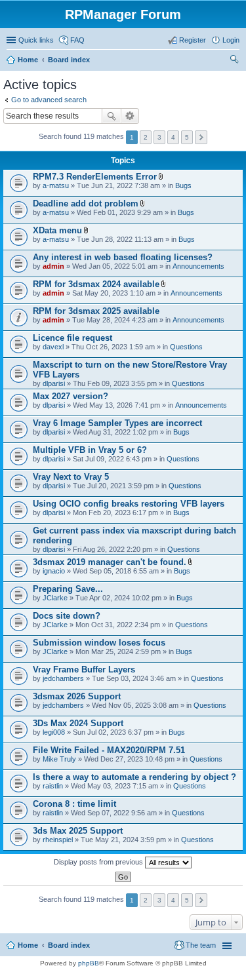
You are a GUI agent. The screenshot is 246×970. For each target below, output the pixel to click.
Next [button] (201, 137)
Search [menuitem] (234, 61)
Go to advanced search (49, 100)
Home (28, 60)
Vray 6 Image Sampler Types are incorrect (117, 423)
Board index (69, 60)
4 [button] (173, 137)
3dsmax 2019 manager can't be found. (109, 562)
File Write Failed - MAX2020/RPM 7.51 (109, 750)
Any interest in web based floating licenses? (123, 257)
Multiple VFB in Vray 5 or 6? (90, 450)
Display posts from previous (99, 862)
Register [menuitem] (192, 40)
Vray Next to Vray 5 (71, 477)
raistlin (53, 786)
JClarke (55, 598)
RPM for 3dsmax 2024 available (96, 284)
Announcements (198, 266)
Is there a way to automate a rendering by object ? (134, 777)
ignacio (54, 571)
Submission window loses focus (99, 643)
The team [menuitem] (201, 945)
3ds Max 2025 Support (78, 831)
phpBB (88, 963)
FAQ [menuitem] (77, 40)
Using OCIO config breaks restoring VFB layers (128, 504)
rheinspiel (58, 840)
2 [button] (146, 137)
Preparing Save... (68, 589)
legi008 (54, 732)
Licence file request (72, 338)
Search (111, 116)
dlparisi (54, 383)
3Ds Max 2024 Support (78, 723)
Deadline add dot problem (85, 203)
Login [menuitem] (230, 40)
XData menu (57, 230)
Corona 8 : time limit (74, 804)
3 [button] (159, 137)
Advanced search (130, 116)
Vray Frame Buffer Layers (84, 669)
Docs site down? (66, 616)
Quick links (36, 40)
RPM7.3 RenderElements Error (95, 177)
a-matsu (56, 185)
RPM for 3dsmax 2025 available (96, 311)
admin (53, 266)
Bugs (183, 185)
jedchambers (63, 678)
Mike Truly (59, 759)
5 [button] (187, 137)
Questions (186, 347)
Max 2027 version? (70, 396)
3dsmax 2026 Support (77, 696)
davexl (53, 347)
